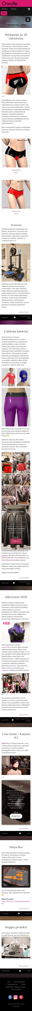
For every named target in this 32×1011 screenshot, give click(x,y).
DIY (29, 316)
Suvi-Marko (25, 312)
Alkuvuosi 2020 (16, 597)
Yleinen (28, 584)
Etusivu (4, 9)
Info (8, 982)
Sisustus (27, 719)
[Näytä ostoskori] (29, 9)
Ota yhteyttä (16, 989)
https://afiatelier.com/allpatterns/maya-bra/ (16, 902)
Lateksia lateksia (16, 331)
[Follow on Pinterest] (21, 999)
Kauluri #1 (5, 743)
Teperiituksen (7, 647)
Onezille (19, 533)
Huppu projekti (16, 927)
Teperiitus (5, 670)
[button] (3, 694)
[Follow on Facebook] (10, 999)
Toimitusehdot (19, 982)
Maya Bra (16, 847)
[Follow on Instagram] (15, 999)
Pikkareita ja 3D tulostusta (16, 36)
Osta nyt (16, 541)
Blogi (4, 13)
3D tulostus (24, 316)
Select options (24, 140)
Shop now (16, 816)
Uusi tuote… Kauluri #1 (16, 735)
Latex (29, 318)
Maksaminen (12, 984)
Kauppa (13, 9)
